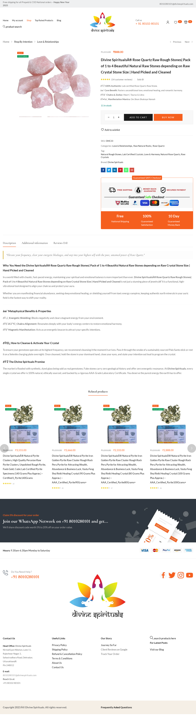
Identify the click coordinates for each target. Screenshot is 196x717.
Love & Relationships (48, 41)
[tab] (12, 244)
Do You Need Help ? (21, 571)
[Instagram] (180, 575)
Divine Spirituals (115, 162)
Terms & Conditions (62, 658)
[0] (175, 22)
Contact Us (58, 667)
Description (9, 243)
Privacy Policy (59, 645)
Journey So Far (109, 645)
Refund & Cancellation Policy (67, 653)
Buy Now (168, 117)
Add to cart (138, 117)
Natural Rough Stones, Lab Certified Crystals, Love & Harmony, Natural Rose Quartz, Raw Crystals (143, 155)
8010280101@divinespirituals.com (19, 675)
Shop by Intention (23, 41)
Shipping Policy (60, 649)
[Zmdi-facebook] (163, 575)
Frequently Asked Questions (116, 707)
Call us (139, 20)
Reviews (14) (60, 243)
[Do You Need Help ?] (5, 572)
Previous (177, 42)
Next (187, 42)
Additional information (35, 243)
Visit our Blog (157, 649)
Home (6, 41)
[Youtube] (189, 575)
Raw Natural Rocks (142, 146)
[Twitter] (172, 575)
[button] (147, 178)
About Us (57, 662)
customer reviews (122, 79)
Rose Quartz (159, 146)
